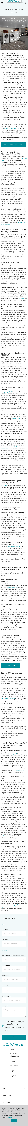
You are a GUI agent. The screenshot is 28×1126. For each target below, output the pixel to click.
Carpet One (4, 18)
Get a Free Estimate (10, 665)
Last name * (5, 939)
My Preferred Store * (7, 996)
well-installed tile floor (8, 698)
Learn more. (11, 1117)
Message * (4, 1006)
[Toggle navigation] (2, 3)
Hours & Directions (14, 1056)
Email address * (6, 975)
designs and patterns (14, 546)
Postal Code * (5, 985)
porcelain (20, 265)
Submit (14, 1037)
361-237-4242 (14, 12)
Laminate (4, 485)
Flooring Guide (14, 18)
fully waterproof (12, 754)
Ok (14, 1120)
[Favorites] (22, 3)
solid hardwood (20, 771)
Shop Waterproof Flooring (13, 145)
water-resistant (17, 336)
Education (7, 1102)
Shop (5, 1088)
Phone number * (6, 965)
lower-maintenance (7, 730)
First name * (5, 929)
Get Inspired (7, 1095)
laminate (4, 836)
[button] (19, 3)
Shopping (23, 18)
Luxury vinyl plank (6, 392)
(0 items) (25, 3)
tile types (21, 298)
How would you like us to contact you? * (12, 955)
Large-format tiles (12, 587)
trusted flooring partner (11, 128)
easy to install (16, 418)
